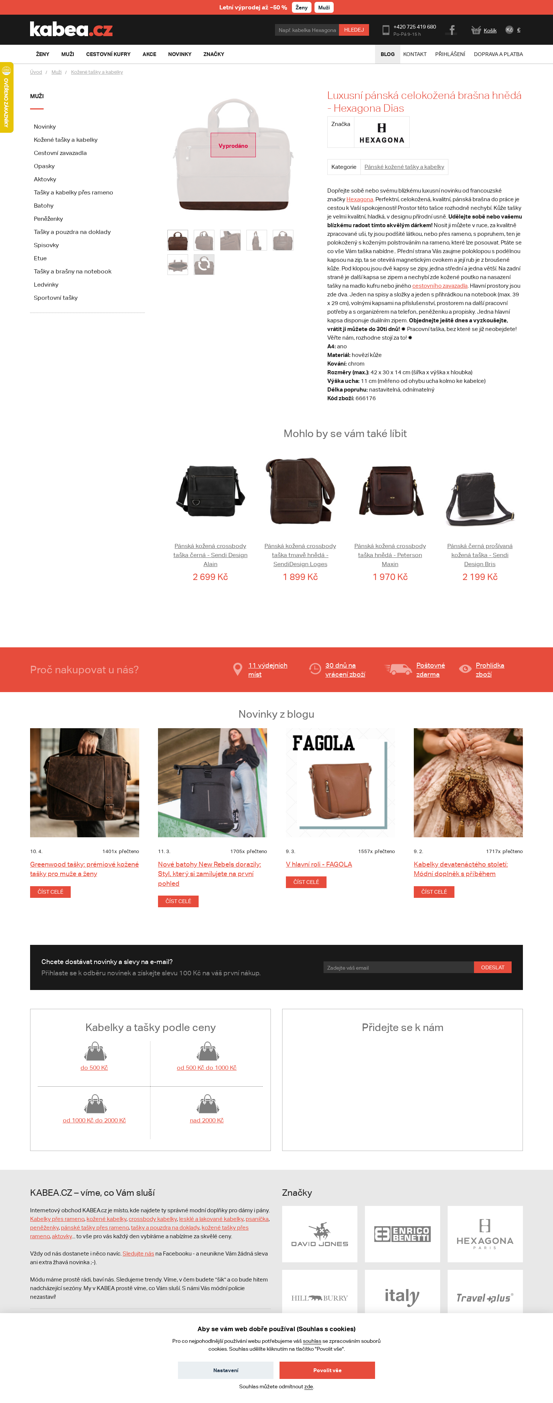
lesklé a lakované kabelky (211, 1219)
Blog (388, 54)
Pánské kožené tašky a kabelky (404, 167)
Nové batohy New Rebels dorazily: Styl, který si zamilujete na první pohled (209, 873)
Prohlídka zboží (490, 669)
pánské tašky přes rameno (95, 1227)
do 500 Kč (94, 1067)
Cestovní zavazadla (60, 152)
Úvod (36, 72)
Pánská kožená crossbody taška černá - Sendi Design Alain (210, 555)
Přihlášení (450, 54)
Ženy (302, 7)
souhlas (312, 1341)
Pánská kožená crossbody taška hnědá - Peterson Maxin (390, 555)
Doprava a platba (498, 54)
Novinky (45, 126)
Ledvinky (46, 284)
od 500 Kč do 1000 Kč (207, 1067)
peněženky (44, 1227)
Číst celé (50, 892)
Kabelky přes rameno (57, 1219)
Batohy (43, 205)
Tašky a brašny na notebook (72, 271)
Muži (324, 7)
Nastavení (226, 1370)
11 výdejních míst (267, 669)
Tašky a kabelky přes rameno (73, 192)
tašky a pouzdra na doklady (165, 1227)
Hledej (354, 30)
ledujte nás (140, 1253)
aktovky (62, 1236)
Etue (40, 258)
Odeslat (492, 967)
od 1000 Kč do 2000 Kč (94, 1120)
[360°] (204, 264)
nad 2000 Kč (207, 1120)
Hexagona (359, 199)
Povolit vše (327, 1370)
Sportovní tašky (55, 297)
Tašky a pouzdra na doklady (72, 231)
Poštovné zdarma (430, 669)
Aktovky (45, 179)
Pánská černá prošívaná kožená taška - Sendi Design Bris (480, 555)
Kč (509, 30)
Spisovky (46, 245)
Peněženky (48, 218)
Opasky (44, 166)
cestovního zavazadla (440, 285)
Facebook (451, 29)
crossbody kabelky (153, 1219)
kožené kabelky (106, 1219)
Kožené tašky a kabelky (97, 72)
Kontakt (415, 54)
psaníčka (257, 1219)
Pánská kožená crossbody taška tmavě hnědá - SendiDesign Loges (300, 555)
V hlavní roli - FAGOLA (319, 864)
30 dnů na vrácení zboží (345, 669)
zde (308, 1386)
